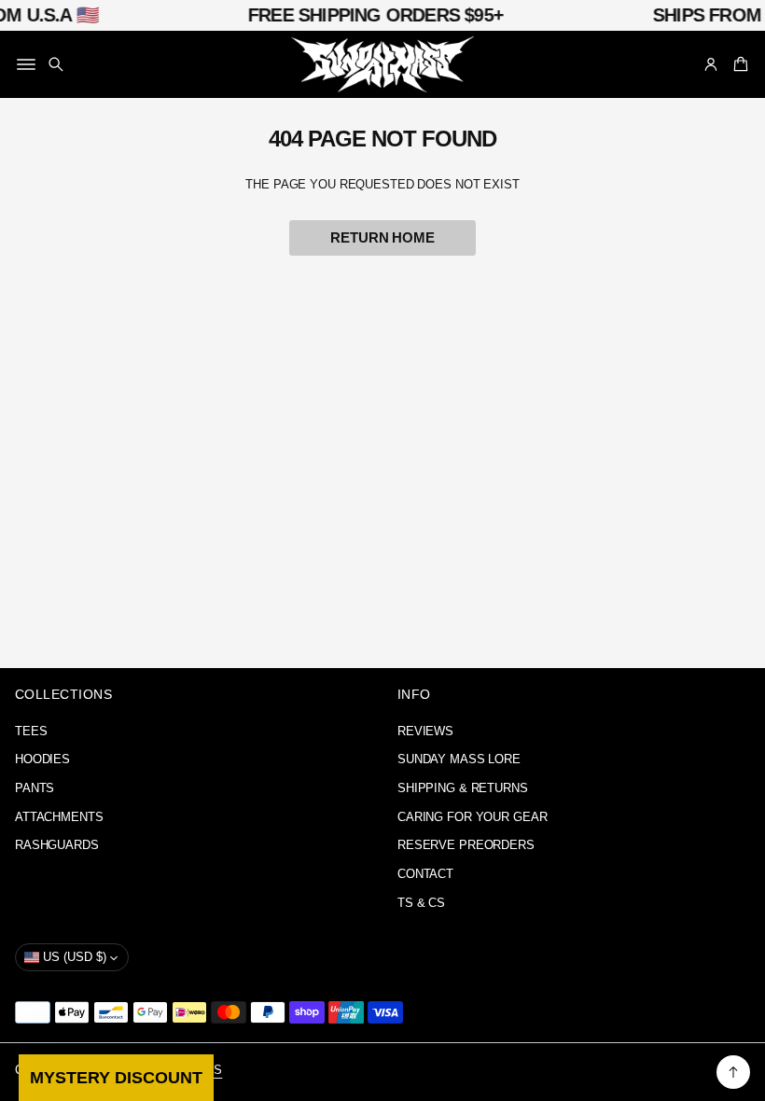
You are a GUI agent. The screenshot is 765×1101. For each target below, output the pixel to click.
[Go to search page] (56, 64)
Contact (425, 874)
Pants (34, 788)
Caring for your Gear (472, 817)
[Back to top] (733, 1072)
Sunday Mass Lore (459, 759)
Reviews (425, 731)
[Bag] (738, 64)
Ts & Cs (421, 903)
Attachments (59, 817)
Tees (31, 731)
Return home (382, 237)
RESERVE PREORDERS (466, 845)
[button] (56, 64)
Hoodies (42, 759)
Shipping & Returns (462, 788)
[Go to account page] (711, 64)
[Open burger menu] (26, 64)
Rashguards (57, 845)
